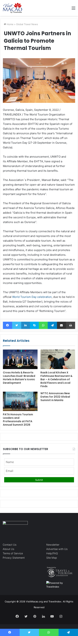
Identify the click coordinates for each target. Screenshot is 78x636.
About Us (8, 549)
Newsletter (52, 544)
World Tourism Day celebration (32, 297)
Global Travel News (27, 24)
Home (9, 24)
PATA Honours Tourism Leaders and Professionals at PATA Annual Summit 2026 (18, 420)
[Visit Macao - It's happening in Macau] (12, 8)
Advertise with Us (56, 549)
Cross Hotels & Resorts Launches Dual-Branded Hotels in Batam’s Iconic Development (19, 378)
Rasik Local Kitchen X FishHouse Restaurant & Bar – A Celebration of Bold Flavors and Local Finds (56, 379)
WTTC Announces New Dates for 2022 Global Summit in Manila (55, 396)
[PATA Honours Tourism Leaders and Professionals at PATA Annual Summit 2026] (20, 401)
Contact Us (9, 544)
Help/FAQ (52, 553)
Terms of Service (13, 553)
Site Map (51, 557)
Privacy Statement (14, 557)
